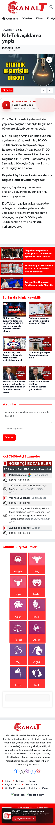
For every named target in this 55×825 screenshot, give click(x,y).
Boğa (18, 594)
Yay (18, 662)
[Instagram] (27, 771)
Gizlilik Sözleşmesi (15, 788)
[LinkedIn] (33, 771)
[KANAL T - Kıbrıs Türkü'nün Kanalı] (27, 7)
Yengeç (18, 571)
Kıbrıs (39, 18)
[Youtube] (38, 771)
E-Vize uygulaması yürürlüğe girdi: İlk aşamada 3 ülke (39, 321)
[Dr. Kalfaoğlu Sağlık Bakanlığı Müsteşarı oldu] (41, 343)
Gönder (9, 437)
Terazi (18, 639)
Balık (37, 685)
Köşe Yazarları (12, 785)
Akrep (36, 639)
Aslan (18, 617)
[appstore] (18, 795)
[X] (22, 771)
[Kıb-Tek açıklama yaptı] (27, 70)
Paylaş (9, 90)
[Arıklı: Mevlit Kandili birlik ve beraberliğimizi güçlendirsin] (41, 372)
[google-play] (35, 795)
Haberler (7, 30)
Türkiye (20, 781)
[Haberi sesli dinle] (6, 105)
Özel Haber (31, 785)
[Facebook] (16, 771)
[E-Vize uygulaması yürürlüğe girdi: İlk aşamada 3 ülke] (41, 309)
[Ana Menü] (3, 7)
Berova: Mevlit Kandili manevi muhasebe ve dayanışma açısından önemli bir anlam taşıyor (14, 387)
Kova (18, 685)
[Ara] (51, 7)
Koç (37, 571)
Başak (36, 617)
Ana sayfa (11, 18)
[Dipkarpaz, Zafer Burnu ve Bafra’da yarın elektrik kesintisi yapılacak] (14, 343)
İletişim (33, 788)
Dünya (32, 781)
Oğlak (36, 662)
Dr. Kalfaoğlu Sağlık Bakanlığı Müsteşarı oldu (39, 355)
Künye (45, 788)
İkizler (36, 594)
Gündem (27, 18)
